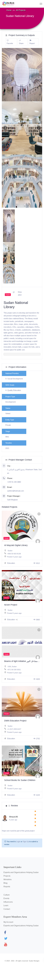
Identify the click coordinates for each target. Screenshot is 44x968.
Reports (7, 887)
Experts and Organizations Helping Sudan (21, 872)
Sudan (10, 551)
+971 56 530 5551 (14, 670)
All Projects (20, 10)
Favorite (10, 43)
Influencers (8, 902)
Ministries (7, 879)
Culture (7, 895)
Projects (7, 876)
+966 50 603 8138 (14, 554)
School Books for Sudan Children (19, 780)
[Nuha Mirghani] (37, 541)
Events (6, 898)
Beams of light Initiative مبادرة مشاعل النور (24, 661)
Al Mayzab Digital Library (16, 545)
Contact (7, 909)
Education (11, 563)
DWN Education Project (15, 720)
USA (9, 666)
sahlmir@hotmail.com (15, 491)
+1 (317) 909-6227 (14, 729)
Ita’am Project (10, 605)
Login (18, 841)
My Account (8, 922)
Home (8, 10)
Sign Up (26, 841)
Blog (5, 883)
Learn (6, 905)
